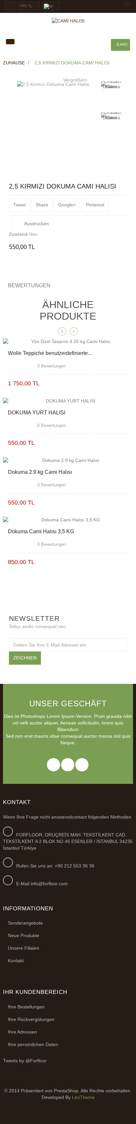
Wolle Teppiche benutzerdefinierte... (50, 353)
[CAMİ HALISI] (68, 21)
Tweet (19, 204)
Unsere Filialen (23, 948)
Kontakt (16, 960)
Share (42, 204)
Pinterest (95, 204)
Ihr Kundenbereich (35, 992)
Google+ (67, 204)
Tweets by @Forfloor (25, 1060)
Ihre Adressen (22, 1032)
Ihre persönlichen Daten (33, 1044)
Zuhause (14, 62)
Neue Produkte (23, 935)
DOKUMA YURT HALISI (36, 412)
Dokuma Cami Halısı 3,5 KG (41, 531)
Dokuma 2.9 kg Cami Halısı (40, 472)
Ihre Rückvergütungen (31, 1019)
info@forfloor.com (49, 883)
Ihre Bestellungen (26, 1006)
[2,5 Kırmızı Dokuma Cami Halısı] (111, 95)
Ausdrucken (36, 223)
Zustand (18, 234)
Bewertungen (29, 285)
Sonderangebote (25, 923)
